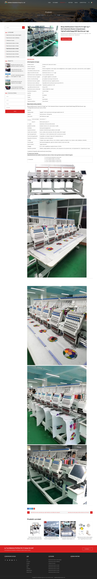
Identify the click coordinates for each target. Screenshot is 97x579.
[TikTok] (16, 560)
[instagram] (14, 560)
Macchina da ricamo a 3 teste (12, 45)
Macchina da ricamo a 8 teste (12, 54)
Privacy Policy (28, 572)
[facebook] (5, 560)
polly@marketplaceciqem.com (59, 577)
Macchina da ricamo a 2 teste (12, 43)
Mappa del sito (29, 570)
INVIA (15, 111)
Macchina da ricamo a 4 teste (50, 15)
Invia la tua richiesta (66, 39)
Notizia (70, 2)
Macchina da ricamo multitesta (12, 37)
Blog (76, 2)
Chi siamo (55, 2)
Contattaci (83, 2)
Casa (49, 2)
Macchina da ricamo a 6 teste (12, 51)
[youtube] (12, 560)
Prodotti (62, 2)
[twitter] (10, 560)
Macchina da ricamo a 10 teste (12, 56)
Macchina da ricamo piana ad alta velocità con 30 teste (78, 512)
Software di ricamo (10, 40)
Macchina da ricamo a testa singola (13, 35)
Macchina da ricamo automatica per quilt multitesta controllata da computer (45, 512)
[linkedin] (7, 560)
